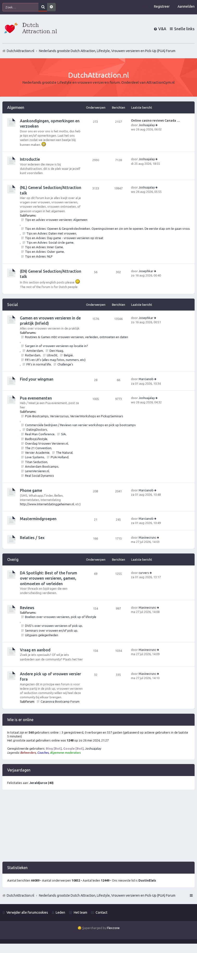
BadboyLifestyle (36, 439)
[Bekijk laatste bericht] (156, 125)
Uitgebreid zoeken (51, 7)
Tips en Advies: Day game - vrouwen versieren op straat (64, 238)
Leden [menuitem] (60, 912)
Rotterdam (32, 355)
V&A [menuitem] (162, 29)
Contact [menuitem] (101, 912)
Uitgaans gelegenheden (41, 635)
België (68, 355)
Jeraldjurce (38, 782)
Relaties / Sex (32, 537)
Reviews (27, 608)
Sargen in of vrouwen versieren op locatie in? (56, 345)
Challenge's (65, 364)
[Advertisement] (98, 828)
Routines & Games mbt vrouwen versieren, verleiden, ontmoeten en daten (76, 337)
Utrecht (52, 355)
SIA (63, 434)
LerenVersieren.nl (37, 471)
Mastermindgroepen (38, 519)
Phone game (31, 490)
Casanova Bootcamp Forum (60, 701)
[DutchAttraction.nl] (30, 28)
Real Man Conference (40, 434)
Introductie (30, 159)
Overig (12, 559)
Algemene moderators (65, 752)
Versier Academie (37, 452)
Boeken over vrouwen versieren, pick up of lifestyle (60, 616)
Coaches (43, 752)
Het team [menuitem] (80, 912)
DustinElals (147, 880)
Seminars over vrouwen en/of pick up (51, 630)
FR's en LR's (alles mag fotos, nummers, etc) (55, 359)
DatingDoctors (36, 429)
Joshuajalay (147, 125)
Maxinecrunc (147, 537)
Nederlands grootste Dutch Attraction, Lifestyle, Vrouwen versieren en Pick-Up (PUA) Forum (107, 895)
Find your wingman (36, 379)
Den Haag (56, 350)
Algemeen (15, 107)
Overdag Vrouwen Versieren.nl (46, 443)
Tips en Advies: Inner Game (44, 247)
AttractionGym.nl (160, 82)
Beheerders (28, 752)
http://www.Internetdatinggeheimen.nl (47, 504)
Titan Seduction (36, 462)
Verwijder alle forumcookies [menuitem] (27, 912)
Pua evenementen (36, 398)
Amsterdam (34, 350)
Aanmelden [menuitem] (186, 6)
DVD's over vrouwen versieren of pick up (53, 625)
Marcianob (146, 379)
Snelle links (184, 29)
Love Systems (34, 457)
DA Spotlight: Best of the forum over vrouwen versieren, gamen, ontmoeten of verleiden (48, 578)
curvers (144, 572)
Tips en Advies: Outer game (44, 251)
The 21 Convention (38, 448)
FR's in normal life (38, 364)
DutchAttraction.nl (20, 895)
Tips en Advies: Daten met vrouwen (51, 233)
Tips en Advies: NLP (39, 256)
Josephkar (146, 271)
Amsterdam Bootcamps (41, 466)
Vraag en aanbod (35, 650)
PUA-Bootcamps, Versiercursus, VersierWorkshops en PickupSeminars (74, 416)
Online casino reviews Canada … (155, 120)
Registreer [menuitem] (162, 6)
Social (12, 304)
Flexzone (113, 927)
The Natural (64, 452)
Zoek (42, 7)
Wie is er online (20, 720)
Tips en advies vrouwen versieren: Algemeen (56, 219)
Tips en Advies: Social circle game (50, 242)
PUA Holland (59, 457)
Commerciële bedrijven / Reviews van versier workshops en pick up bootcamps (80, 425)
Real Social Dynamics (39, 475)
